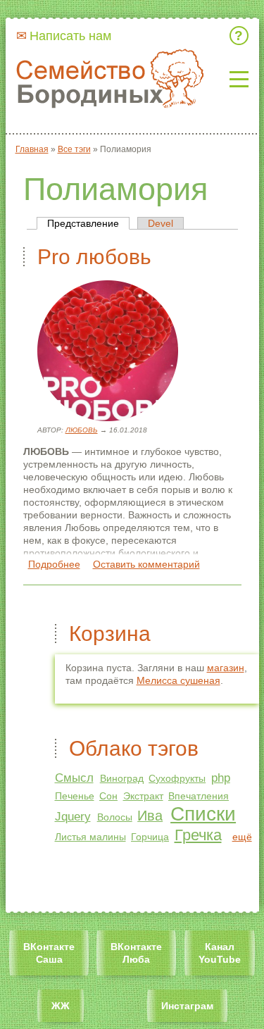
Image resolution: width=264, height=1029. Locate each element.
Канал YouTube (220, 953)
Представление (88, 223)
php (220, 778)
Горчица (150, 836)
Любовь (81, 430)
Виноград (122, 778)
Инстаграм (187, 1005)
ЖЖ (60, 1005)
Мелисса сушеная (178, 680)
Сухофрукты (177, 778)
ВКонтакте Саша (49, 953)
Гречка (198, 835)
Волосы (114, 817)
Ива (150, 815)
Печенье (74, 796)
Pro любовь (94, 256)
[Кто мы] (241, 35)
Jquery (73, 816)
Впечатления (198, 796)
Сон (108, 796)
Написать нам (70, 36)
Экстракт (143, 796)
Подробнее (54, 564)
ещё (242, 836)
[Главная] (111, 79)
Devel (160, 223)
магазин (225, 667)
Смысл (74, 778)
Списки (203, 814)
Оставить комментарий (146, 564)
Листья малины (90, 836)
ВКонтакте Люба (136, 953)
